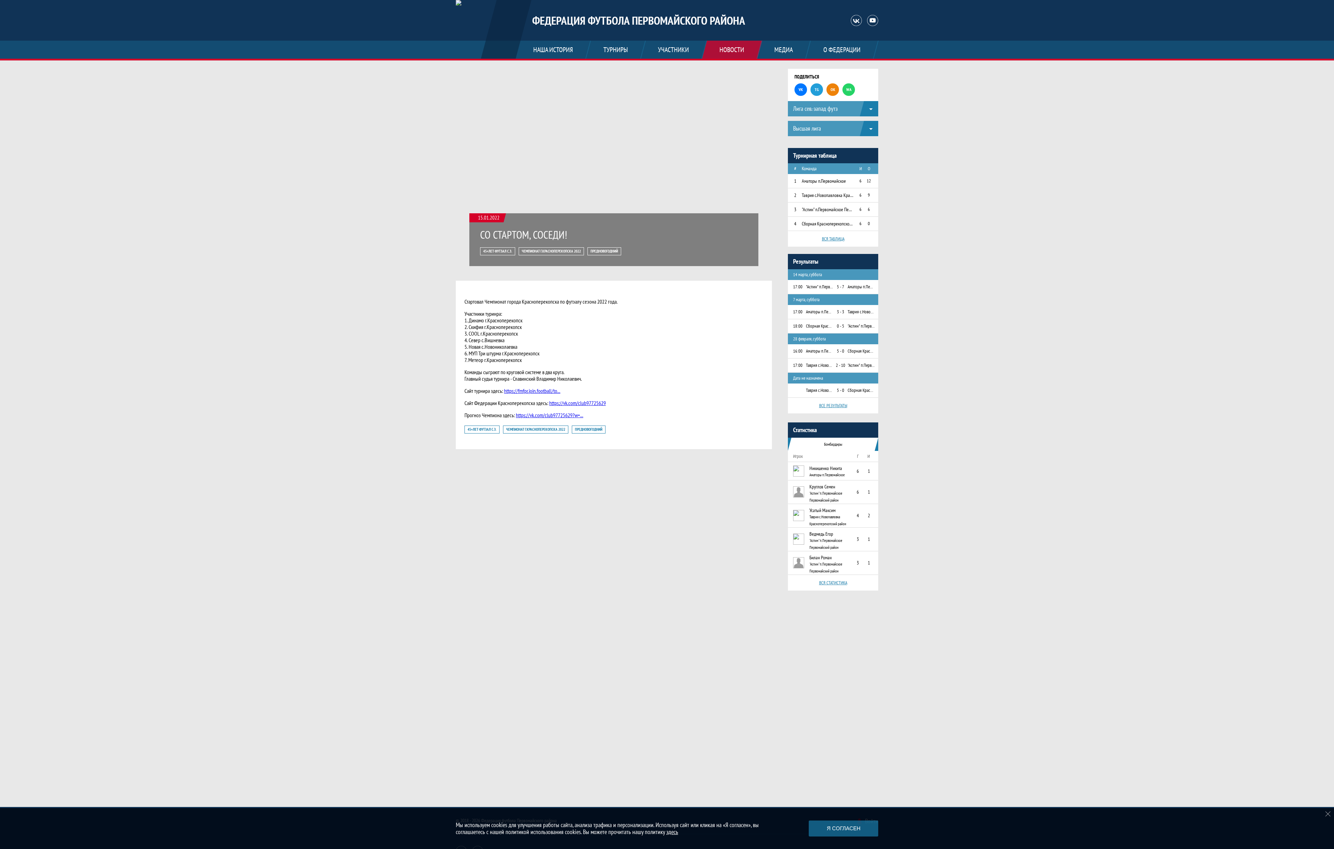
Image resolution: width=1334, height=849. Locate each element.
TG (817, 89)
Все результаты (833, 406)
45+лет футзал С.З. (497, 251)
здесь (672, 832)
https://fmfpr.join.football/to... (532, 390)
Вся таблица (833, 239)
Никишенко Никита (825, 468)
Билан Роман (820, 557)
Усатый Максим (822, 510)
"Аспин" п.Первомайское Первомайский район (825, 497)
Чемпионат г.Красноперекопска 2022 (551, 251)
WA (848, 89)
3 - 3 (840, 312)
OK (833, 89)
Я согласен (843, 828)
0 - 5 (840, 326)
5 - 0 (840, 351)
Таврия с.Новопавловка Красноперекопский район (827, 520)
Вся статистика (833, 583)
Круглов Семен (822, 486)
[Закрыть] (1328, 814)
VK (801, 89)
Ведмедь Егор (821, 534)
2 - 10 (840, 365)
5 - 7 (840, 287)
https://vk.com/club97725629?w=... (549, 415)
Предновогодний (604, 251)
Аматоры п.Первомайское (827, 474)
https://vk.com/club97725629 (577, 402)
